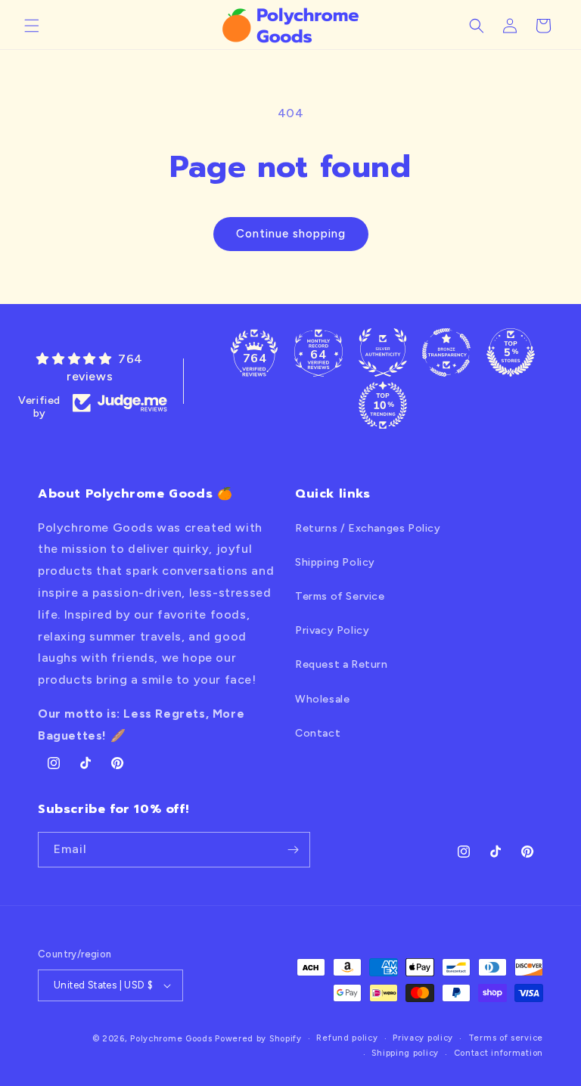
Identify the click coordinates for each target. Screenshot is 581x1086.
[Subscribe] (292, 849)
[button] (31, 25)
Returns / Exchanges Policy (368, 528)
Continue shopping (291, 233)
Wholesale (322, 699)
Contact (317, 733)
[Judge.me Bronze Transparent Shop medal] (446, 352)
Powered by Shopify (258, 1039)
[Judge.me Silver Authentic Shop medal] (383, 352)
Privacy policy (423, 1038)
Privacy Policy (332, 630)
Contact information (498, 1053)
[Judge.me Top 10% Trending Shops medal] (383, 405)
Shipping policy (405, 1053)
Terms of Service (340, 596)
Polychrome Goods (171, 1039)
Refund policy (346, 1038)
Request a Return (341, 664)
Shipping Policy (335, 562)
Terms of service (505, 1038)
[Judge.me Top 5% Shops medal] (510, 352)
